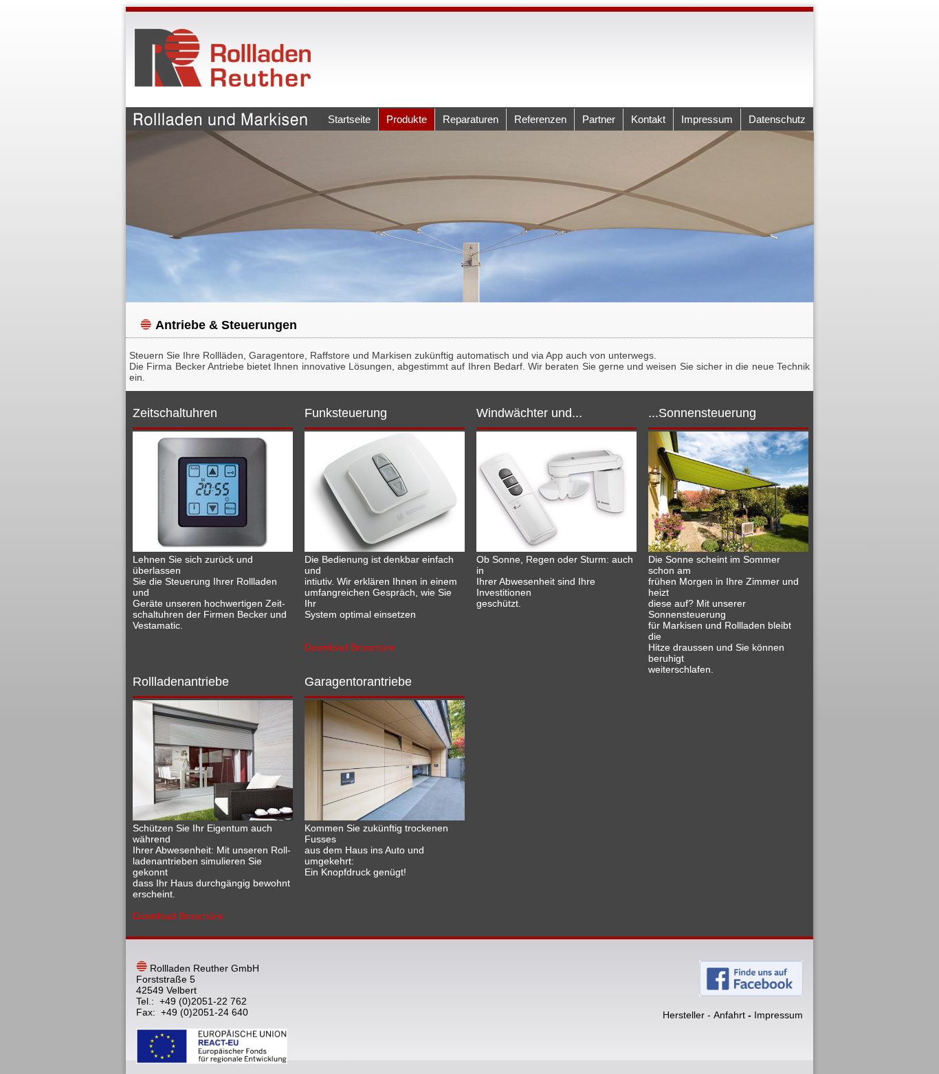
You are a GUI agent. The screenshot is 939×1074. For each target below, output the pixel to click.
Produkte (406, 119)
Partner (598, 119)
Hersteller (684, 1014)
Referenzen (540, 119)
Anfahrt (729, 1014)
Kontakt (648, 119)
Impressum (707, 119)
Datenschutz (777, 119)
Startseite (349, 119)
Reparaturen (470, 119)
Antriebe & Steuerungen (226, 325)
